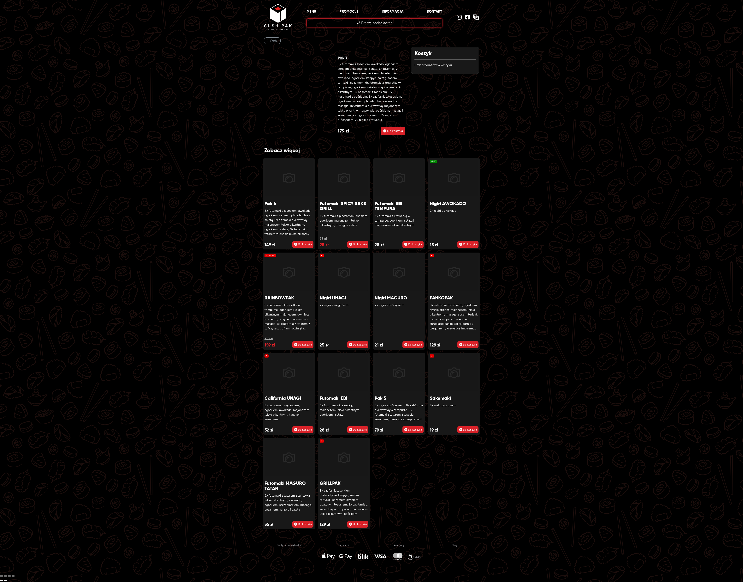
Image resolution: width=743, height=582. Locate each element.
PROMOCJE (349, 11)
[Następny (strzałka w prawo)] (5, 580)
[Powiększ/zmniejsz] (1, 576)
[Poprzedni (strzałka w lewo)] (1, 580)
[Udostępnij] (9, 576)
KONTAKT (434, 11)
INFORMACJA (392, 11)
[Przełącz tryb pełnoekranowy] (5, 576)
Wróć (273, 41)
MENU (311, 11)
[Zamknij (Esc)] (13, 576)
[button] (393, 131)
